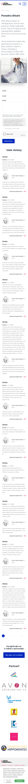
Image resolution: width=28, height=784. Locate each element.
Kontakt (10, 765)
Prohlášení (3, 765)
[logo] (7, 3)
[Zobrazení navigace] (24, 4)
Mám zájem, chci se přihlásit (13, 655)
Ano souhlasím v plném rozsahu (12, 128)
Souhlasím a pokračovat (19, 781)
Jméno (4, 91)
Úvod (2, 10)
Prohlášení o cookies (19, 765)
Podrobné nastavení (8, 781)
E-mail (4, 96)
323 (22, 635)
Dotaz (4, 100)
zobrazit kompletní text (15, 191)
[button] (20, 4)
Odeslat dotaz (8, 141)
